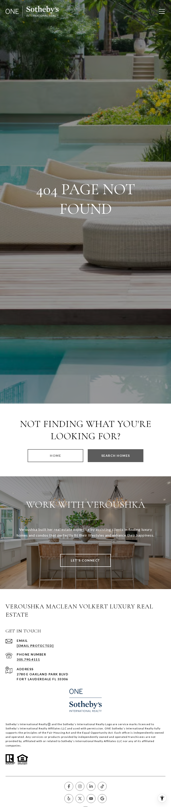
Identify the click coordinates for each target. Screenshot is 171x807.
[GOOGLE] (102, 798)
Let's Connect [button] (85, 560)
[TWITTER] (79, 798)
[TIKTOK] (102, 786)
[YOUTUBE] (91, 798)
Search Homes (115, 455)
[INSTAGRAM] (79, 786)
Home (55, 455)
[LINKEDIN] (91, 786)
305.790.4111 (28, 659)
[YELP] (68, 798)
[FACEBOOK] (68, 786)
